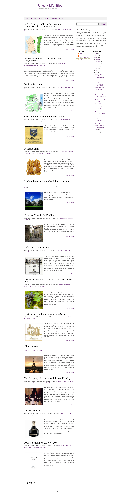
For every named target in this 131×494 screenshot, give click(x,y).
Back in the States (33, 84)
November (98, 61)
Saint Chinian (32, 153)
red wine (37, 447)
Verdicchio (47, 153)
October (98, 63)
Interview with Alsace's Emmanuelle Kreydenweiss (42, 59)
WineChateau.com (50, 382)
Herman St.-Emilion (28, 286)
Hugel (67, 63)
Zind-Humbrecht (41, 65)
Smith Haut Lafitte (37, 121)
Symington (42, 447)
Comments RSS (41, 1)
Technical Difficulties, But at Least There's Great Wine (48, 280)
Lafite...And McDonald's (36, 247)
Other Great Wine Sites (57, 18)
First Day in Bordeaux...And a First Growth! (46, 313)
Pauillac (35, 88)
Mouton (33, 350)
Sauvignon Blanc (40, 153)
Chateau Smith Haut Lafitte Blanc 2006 (44, 116)
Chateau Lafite (66, 250)
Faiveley (30, 382)
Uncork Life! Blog (50, 5)
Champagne (64, 151)
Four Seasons (68, 413)
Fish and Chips (31, 148)
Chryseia (60, 445)
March (97, 131)
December (98, 59)
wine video (30, 31)
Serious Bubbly (32, 410)
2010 (95, 55)
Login (48, 1)
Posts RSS (32, 1)
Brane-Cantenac (67, 284)
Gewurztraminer (69, 29)
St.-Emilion (26, 219)
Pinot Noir (35, 382)
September (98, 65)
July (97, 68)
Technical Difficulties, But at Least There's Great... (100, 108)
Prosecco (26, 153)
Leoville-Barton (27, 252)
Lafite (29, 350)
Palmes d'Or (36, 415)
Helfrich (26, 31)
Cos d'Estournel (67, 445)
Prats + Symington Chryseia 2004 (41, 442)
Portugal (29, 447)
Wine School (42, 415)
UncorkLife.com (42, 382)
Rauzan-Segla (41, 286)
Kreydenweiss (27, 65)
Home (26, 1)
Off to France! (31, 346)
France (30, 88)
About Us (47, 18)
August (97, 66)
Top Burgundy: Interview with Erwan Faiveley (47, 378)
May (97, 72)
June (97, 70)
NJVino (81, 59)
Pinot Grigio (70, 151)
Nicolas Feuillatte (28, 415)
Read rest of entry (70, 49)
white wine (44, 121)
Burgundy (60, 381)
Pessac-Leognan (28, 121)
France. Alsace (61, 29)
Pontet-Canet (38, 350)
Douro (25, 447)
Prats (33, 447)
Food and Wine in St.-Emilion (39, 215)
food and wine (66, 218)
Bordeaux (60, 87)
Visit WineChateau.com (36, 18)
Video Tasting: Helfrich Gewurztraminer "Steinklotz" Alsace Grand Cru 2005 (44, 25)
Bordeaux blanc (67, 119)
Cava (59, 151)
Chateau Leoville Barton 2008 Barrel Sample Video (46, 182)
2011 (95, 53)
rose (71, 218)
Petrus (35, 286)
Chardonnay (67, 381)
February (98, 133)
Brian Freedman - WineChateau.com (85, 56)
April (97, 129)
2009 (95, 57)
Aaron (81, 53)
